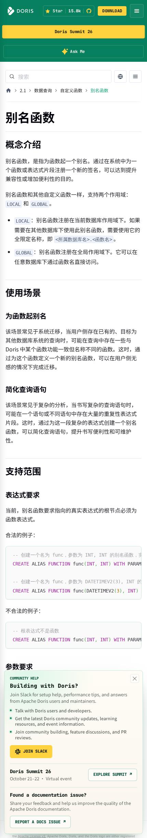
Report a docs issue (40, 822)
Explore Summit (112, 774)
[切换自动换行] (120, 554)
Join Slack (35, 751)
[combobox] (58, 76)
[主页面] (8, 90)
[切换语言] (120, 76)
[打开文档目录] (135, 76)
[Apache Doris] (20, 11)
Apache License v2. (32, 836)
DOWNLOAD (112, 11)
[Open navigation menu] (137, 11)
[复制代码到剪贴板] (133, 554)
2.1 (23, 90)
